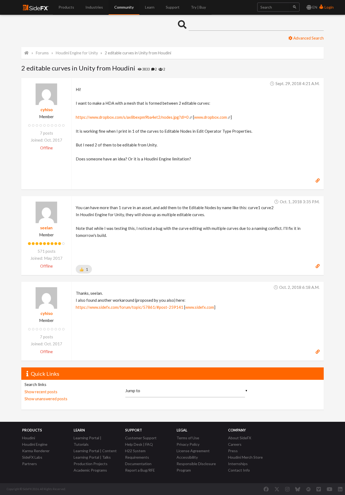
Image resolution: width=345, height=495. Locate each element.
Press (233, 450)
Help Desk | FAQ (139, 444)
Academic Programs (90, 470)
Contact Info (239, 470)
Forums (42, 53)
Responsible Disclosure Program (196, 466)
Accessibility (187, 457)
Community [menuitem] (124, 7)
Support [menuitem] (173, 7)
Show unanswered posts (46, 398)
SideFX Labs (32, 457)
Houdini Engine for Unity (77, 53)
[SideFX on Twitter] (277, 489)
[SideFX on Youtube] (329, 489)
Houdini (28, 438)
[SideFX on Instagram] (287, 489)
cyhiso (46, 109)
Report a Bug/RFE (140, 470)
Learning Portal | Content (95, 450)
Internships (238, 463)
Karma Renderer (36, 450)
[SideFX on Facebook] (266, 489)
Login (329, 7)
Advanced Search (308, 38)
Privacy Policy (188, 444)
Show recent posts (41, 391)
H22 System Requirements (137, 453)
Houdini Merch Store (245, 457)
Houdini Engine (34, 444)
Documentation (138, 463)
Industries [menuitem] (94, 7)
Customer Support (141, 438)
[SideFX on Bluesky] (297, 489)
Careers (235, 444)
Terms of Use (188, 438)
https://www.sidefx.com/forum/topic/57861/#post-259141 (129, 307)
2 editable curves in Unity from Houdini (138, 53)
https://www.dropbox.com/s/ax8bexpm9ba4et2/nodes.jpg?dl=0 (132, 117)
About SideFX (239, 438)
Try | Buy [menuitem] (198, 7)
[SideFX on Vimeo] (318, 489)
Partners (29, 463)
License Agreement (193, 450)
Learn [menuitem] (149, 7)
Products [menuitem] (66, 7)
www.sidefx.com (199, 307)
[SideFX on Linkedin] (340, 489)
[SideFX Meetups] (308, 489)
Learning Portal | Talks (92, 457)
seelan (46, 227)
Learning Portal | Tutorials (87, 441)
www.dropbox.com (210, 117)
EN (314, 7)
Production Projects (91, 463)
